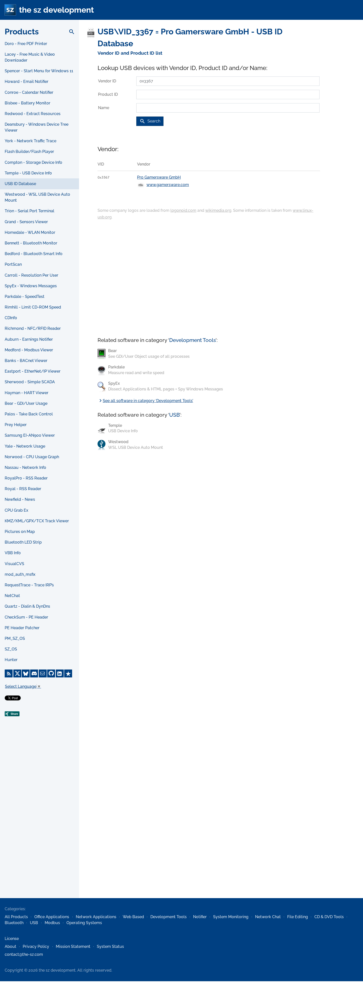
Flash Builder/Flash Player (29, 151)
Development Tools (192, 340)
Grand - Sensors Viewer (26, 221)
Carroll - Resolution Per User (31, 275)
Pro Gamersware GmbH (159, 177)
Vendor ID (107, 81)
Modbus (52, 922)
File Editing (297, 916)
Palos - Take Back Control (29, 414)
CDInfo (11, 317)
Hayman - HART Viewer (26, 392)
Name (103, 107)
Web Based (133, 916)
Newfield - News (20, 499)
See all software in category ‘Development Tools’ (145, 400)
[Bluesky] (26, 673)
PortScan (13, 264)
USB (174, 415)
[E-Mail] (43, 673)
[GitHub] (51, 673)
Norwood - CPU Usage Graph (32, 457)
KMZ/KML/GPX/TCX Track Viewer (37, 521)
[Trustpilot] (68, 673)
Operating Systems (84, 922)
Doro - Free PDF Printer (26, 43)
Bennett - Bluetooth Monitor (31, 243)
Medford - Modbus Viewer (29, 350)
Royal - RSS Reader (23, 488)
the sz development (56, 9)
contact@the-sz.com (24, 954)
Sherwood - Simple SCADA (30, 382)
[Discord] (34, 673)
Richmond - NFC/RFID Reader (33, 328)
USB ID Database (20, 183)
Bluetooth (14, 922)
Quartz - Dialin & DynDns (27, 606)
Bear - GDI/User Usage (26, 403)
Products (22, 31)
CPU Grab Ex (16, 510)
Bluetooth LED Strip (23, 542)
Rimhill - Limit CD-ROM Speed (33, 307)
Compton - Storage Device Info (33, 162)
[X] (17, 673)
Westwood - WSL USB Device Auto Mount (37, 197)
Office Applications (51, 916)
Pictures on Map (20, 531)
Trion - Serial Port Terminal (29, 211)
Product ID (108, 94)
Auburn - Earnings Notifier (29, 339)
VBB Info (13, 552)
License (12, 938)
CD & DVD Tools (329, 916)
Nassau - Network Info (25, 467)
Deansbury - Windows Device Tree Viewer (36, 127)
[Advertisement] (39, 818)
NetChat (12, 595)
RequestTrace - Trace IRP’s (29, 585)
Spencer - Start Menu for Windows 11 (39, 71)
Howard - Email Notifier (26, 81)
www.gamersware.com (167, 184)
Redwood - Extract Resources (32, 113)
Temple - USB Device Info (28, 173)
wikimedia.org (218, 210)
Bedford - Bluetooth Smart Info (33, 253)
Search (150, 121)
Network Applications (96, 916)
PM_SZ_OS (15, 638)
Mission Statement (73, 946)
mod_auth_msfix (20, 574)
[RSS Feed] (9, 673)
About (10, 946)
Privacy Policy (36, 946)
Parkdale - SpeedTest (24, 296)
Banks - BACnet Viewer (26, 360)
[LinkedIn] (60, 673)
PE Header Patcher (22, 627)
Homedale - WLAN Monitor (30, 232)
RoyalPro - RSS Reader (26, 478)
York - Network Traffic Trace (30, 141)
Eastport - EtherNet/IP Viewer (32, 371)
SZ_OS (11, 649)
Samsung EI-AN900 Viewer (30, 435)
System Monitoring (230, 916)
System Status (110, 946)
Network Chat (268, 916)
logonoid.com (183, 210)
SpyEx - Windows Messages (31, 286)
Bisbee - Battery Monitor (27, 103)
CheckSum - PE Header (26, 617)
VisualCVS (14, 563)
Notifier (200, 916)
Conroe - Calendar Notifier (29, 92)
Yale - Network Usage (25, 446)
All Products (16, 916)
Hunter (11, 659)
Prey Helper (16, 424)
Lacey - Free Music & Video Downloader (30, 57)
